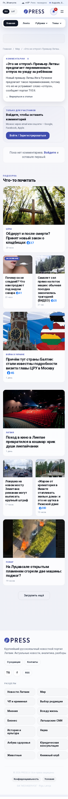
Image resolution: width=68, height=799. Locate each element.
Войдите (50, 152)
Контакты (32, 662)
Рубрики (40, 23)
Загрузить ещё (34, 595)
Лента (26, 23)
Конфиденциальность (26, 779)
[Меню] (62, 11)
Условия (49, 779)
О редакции (13, 662)
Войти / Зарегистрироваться (28, 135)
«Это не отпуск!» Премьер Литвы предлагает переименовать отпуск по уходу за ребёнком (44, 49)
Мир (17, 49)
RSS (27, 672)
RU (6, 11)
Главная (7, 49)
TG (8, 672)
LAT (13, 11)
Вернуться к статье (19, 96)
